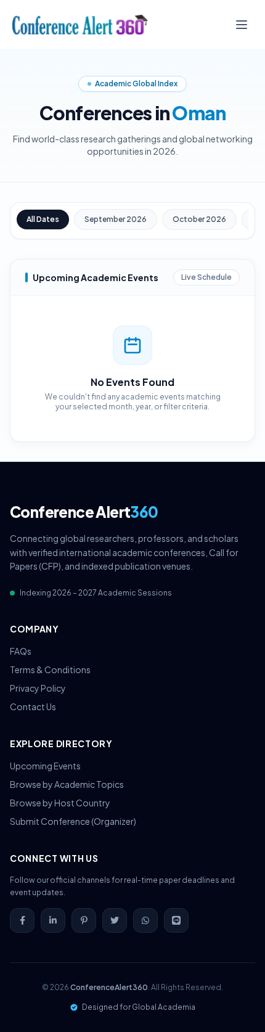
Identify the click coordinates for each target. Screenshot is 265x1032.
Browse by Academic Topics (67, 784)
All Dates (42, 219)
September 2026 (115, 219)
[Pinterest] (83, 920)
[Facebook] (22, 920)
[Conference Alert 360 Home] (80, 24)
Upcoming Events (45, 765)
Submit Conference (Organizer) (73, 821)
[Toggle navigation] (241, 24)
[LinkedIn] (53, 920)
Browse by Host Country (60, 802)
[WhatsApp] (145, 920)
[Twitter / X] (114, 920)
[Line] (176, 920)
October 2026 (199, 219)
